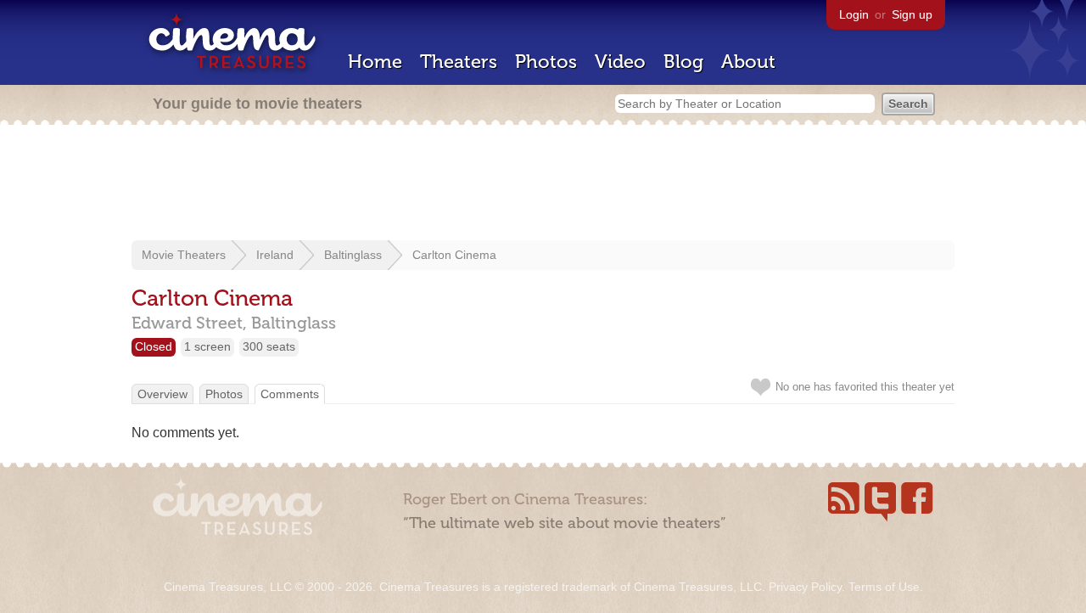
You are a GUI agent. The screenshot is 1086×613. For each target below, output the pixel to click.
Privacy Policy (805, 586)
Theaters (458, 61)
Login (854, 14)
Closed (153, 346)
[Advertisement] (543, 184)
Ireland (275, 255)
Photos (546, 61)
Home (375, 61)
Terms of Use (884, 586)
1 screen (207, 346)
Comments (289, 394)
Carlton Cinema (454, 255)
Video (620, 61)
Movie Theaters (184, 255)
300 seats (269, 346)
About (748, 61)
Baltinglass (353, 255)
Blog (683, 61)
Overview (162, 394)
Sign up (912, 14)
